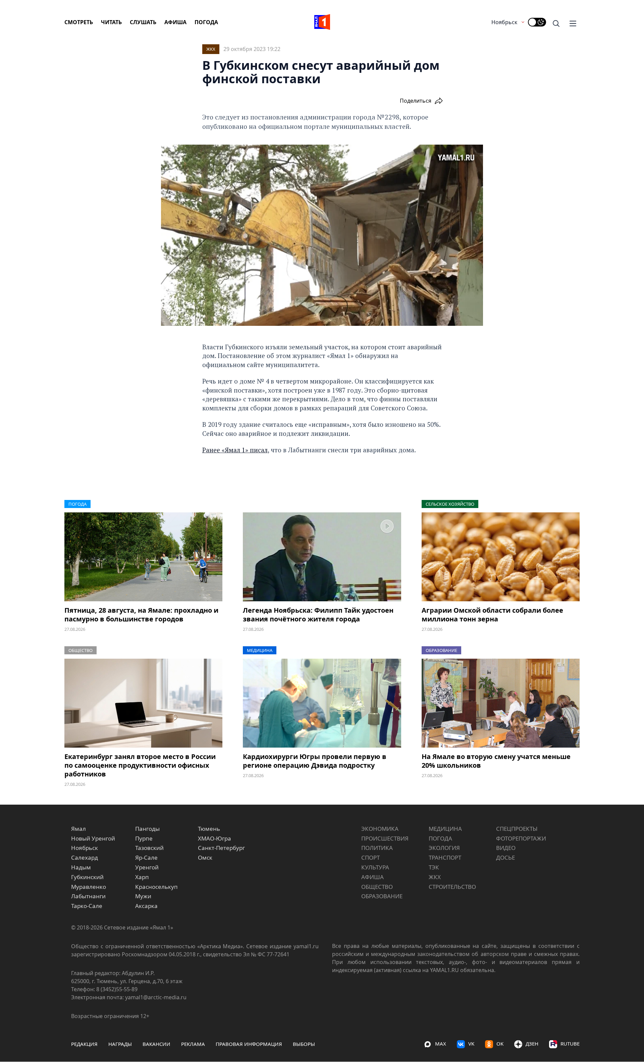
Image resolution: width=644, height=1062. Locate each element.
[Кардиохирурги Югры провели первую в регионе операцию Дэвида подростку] (322, 703)
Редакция (84, 1044)
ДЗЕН (532, 1043)
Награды (120, 1044)
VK (471, 1043)
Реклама (193, 1044)
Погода (206, 22)
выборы (304, 1044)
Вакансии (156, 1044)
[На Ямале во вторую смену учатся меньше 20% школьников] (501, 703)
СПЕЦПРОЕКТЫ (517, 828)
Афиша (175, 22)
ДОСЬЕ (505, 857)
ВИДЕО (506, 848)
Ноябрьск (504, 22)
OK (499, 1043)
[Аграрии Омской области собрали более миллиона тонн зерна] (501, 556)
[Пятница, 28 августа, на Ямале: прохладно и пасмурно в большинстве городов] (143, 556)
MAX (440, 1043)
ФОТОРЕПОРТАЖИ (521, 838)
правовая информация (249, 1044)
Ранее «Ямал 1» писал (235, 450)
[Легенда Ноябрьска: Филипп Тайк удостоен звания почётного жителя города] (322, 556)
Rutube (570, 1043)
